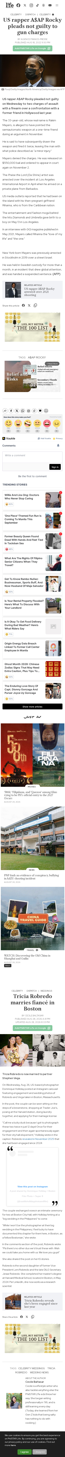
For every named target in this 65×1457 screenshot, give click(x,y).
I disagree (40, 1451)
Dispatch (30, 14)
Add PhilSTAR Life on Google (30, 48)
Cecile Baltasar (34, 1015)
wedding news (39, 1372)
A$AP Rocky (37, 357)
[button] (57, 5)
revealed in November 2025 (38, 1139)
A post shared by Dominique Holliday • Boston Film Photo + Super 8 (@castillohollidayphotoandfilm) (32, 1196)
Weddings (47, 990)
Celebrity (16, 14)
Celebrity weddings (31, 1368)
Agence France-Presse (34, 39)
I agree (25, 1452)
